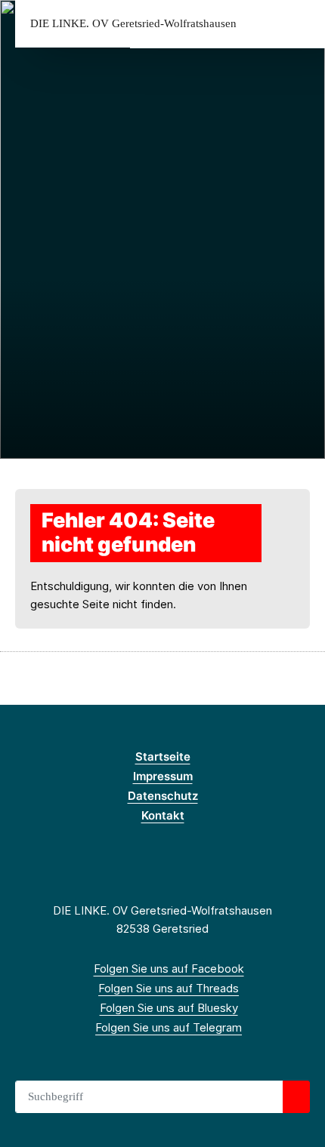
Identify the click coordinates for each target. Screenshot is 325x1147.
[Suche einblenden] (260, 23)
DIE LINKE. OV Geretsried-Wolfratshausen (133, 23)
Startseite (162, 756)
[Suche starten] (296, 1097)
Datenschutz (163, 796)
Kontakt (162, 815)
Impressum (163, 776)
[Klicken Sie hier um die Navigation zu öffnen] (302, 23)
